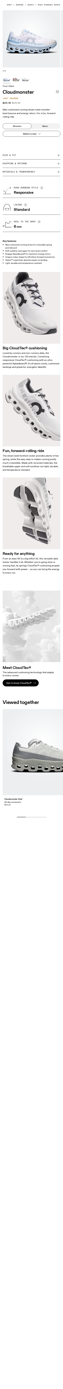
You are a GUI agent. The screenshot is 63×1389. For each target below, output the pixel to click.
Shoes (31, 5)
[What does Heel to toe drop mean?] (39, 221)
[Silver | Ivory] (16, 79)
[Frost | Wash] (7, 79)
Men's (45, 126)
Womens (19, 5)
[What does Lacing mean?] (25, 204)
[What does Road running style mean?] (41, 187)
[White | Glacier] (25, 79)
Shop (9, 5)
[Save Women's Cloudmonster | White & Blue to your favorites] (57, 92)
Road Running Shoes (49, 5)
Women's (17, 126)
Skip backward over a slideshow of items (29, 812)
